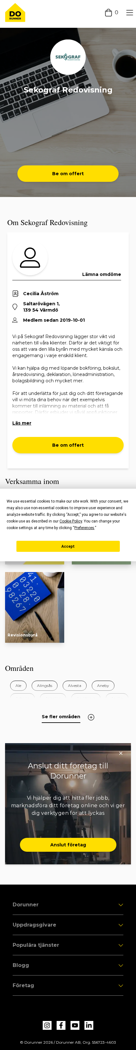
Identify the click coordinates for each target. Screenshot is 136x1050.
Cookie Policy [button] (70, 521)
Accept (68, 546)
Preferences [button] (84, 528)
